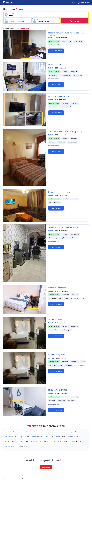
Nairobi (51, 68)
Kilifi (20, 446)
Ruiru (24, 479)
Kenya (18, 479)
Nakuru (34, 436)
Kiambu (51, 358)
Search (76, 21)
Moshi (7, 441)
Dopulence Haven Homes (59, 192)
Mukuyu (57, 432)
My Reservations (83, 3)
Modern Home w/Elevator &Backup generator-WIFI (67, 33)
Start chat (46, 467)
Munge (33, 441)
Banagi (60, 441)
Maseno (7, 446)
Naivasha (8, 436)
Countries (11, 479)
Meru (46, 436)
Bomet (58, 436)
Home (4, 479)
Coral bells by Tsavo (56, 354)
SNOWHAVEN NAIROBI (58, 390)
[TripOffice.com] (8, 2)
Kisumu (73, 441)
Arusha (20, 441)
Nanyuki (21, 436)
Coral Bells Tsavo (55, 319)
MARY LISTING (54, 64)
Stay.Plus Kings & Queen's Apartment (64, 227)
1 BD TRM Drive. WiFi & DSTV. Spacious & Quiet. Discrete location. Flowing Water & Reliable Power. (67, 131)
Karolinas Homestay (57, 287)
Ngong (70, 432)
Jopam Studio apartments (59, 96)
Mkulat (70, 436)
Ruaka (45, 432)
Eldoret (46, 441)
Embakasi (8, 432)
